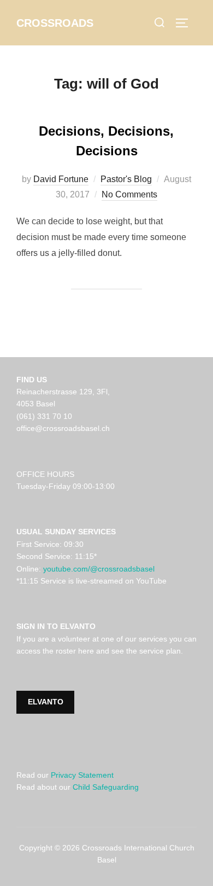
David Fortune (60, 179)
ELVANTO (45, 701)
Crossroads (54, 23)
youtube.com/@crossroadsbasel (99, 568)
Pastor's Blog (126, 179)
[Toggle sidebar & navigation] (186, 23)
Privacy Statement (82, 775)
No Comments (129, 194)
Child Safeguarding (106, 787)
